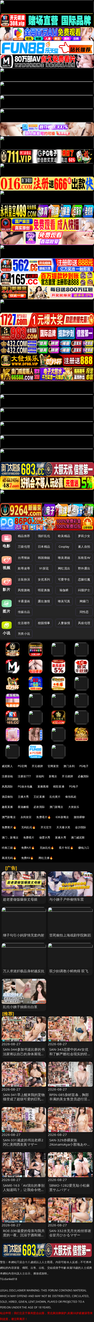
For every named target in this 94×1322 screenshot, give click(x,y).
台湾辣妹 (24, 558)
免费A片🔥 (28, 848)
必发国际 (39, 807)
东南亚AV (84, 558)
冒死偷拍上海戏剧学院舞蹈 (70, 935)
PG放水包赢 (25, 786)
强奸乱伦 (44, 536)
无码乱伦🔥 (28, 827)
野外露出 (84, 568)
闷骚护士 (84, 590)
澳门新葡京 (56, 807)
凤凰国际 (7, 786)
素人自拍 (84, 546)
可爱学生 (64, 579)
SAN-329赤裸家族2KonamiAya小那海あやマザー (69, 1144)
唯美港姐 (64, 558)
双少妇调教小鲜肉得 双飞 (68, 971)
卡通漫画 (24, 601)
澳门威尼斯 (78, 837)
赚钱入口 (83, 848)
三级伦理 (24, 546)
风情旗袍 (24, 590)
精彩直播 (58, 786)
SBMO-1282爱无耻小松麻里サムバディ (69, 1187)
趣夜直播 (7, 807)
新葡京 (53, 776)
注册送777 (24, 776)
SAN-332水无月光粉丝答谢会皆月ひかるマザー (70, 1232)
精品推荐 (24, 536)
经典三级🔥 (9, 848)
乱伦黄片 (55, 797)
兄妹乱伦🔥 (47, 848)
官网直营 (53, 766)
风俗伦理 (84, 623)
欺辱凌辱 (24, 568)
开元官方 (46, 827)
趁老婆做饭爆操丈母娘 (20, 899)
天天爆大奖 (63, 827)
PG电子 (84, 766)
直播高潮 (43, 786)
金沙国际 (80, 827)
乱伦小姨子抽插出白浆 (20, 1006)
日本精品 (44, 546)
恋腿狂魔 (84, 579)
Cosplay (64, 546)
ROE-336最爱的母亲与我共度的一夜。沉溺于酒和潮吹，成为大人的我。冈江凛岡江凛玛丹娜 (24, 1237)
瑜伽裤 (64, 590)
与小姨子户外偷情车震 (66, 899)
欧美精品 (64, 536)
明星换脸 (44, 590)
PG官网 (22, 766)
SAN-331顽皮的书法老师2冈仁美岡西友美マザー (23, 1142)
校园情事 (44, 623)
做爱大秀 (44, 837)
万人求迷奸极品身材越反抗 (23, 971)
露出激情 (44, 601)
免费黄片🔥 (9, 827)
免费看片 (28, 837)
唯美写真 (64, 601)
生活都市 (24, 623)
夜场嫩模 (23, 807)
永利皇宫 (26, 817)
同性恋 (84, 612)
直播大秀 (60, 837)
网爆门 (84, 601)
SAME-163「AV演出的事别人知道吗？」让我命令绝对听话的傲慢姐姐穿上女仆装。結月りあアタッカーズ (23, 1192)
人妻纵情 (64, 623)
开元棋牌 (37, 766)
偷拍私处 (70, 797)
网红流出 (64, 568)
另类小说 (24, 634)
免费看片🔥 (43, 817)
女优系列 (44, 579)
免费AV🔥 (27, 858)
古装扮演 (24, 579)
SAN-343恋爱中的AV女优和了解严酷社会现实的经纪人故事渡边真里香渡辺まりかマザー (70, 1056)
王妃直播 (39, 797)
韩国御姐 (44, 558)
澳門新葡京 (9, 817)
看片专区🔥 (66, 848)
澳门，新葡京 (10, 837)
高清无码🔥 (9, 858)
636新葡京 (62, 817)
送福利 (40, 776)
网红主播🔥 (46, 858)
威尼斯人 (7, 766)
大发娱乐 (73, 807)
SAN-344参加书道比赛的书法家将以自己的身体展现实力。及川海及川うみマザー (24, 1053)
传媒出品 (24, 612)
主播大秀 (23, 797)
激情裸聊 (79, 817)
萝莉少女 (84, 536)
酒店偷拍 (7, 797)
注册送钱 (7, 776)
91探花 (44, 568)
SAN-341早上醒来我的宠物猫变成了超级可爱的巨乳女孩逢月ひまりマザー (24, 1099)
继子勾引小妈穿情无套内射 (23, 935)
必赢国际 (83, 776)
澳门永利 (69, 766)
